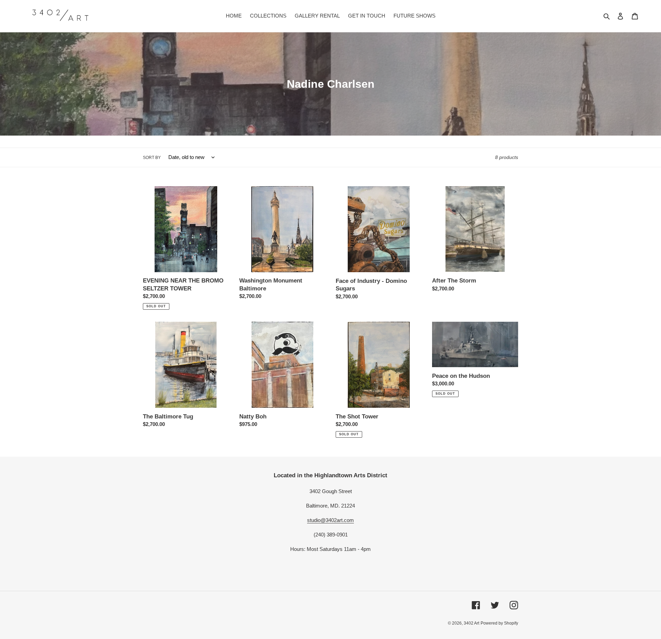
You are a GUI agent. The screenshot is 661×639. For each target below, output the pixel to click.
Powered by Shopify (499, 623)
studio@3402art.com (330, 520)
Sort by (152, 157)
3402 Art (471, 623)
